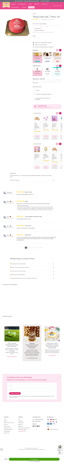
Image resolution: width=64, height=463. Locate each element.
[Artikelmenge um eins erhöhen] (39, 38)
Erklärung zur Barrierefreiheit (24, 427)
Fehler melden (6, 426)
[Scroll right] (60, 113)
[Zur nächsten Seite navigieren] (41, 248)
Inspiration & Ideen (7, 427)
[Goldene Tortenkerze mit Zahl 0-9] (46, 154)
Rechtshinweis (21, 422)
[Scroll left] (57, 113)
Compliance (20, 420)
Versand (5, 420)
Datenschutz (20, 426)
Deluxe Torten (45, 4)
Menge (34, 36)
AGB (19, 419)
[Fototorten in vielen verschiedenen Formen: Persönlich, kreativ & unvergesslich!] (52, 333)
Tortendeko (24, 7)
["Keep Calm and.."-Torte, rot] (6, 297)
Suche (5, 419)
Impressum (20, 424)
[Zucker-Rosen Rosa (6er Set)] (54, 124)
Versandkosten (37, 461)
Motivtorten (36, 4)
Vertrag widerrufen (22, 431)
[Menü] (62, 445)
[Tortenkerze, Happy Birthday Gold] (37, 124)
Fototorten (13, 4)
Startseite (34, 13)
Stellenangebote (7, 431)
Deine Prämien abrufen (8, 429)
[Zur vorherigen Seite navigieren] (23, 248)
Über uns (6, 424)
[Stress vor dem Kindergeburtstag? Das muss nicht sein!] (11, 333)
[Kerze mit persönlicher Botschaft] (37, 154)
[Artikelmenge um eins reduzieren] (34, 38)
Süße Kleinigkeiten (15, 7)
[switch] (60, 453)
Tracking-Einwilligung (22, 429)
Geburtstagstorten (22, 4)
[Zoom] (17, 26)
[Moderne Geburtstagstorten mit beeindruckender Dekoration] (32, 333)
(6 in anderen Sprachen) (50, 19)
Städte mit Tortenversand (9, 422)
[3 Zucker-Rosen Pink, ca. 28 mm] (46, 124)
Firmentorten (31, 7)
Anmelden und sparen (15, 393)
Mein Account (6, 432)
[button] (2, 450)
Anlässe (30, 4)
